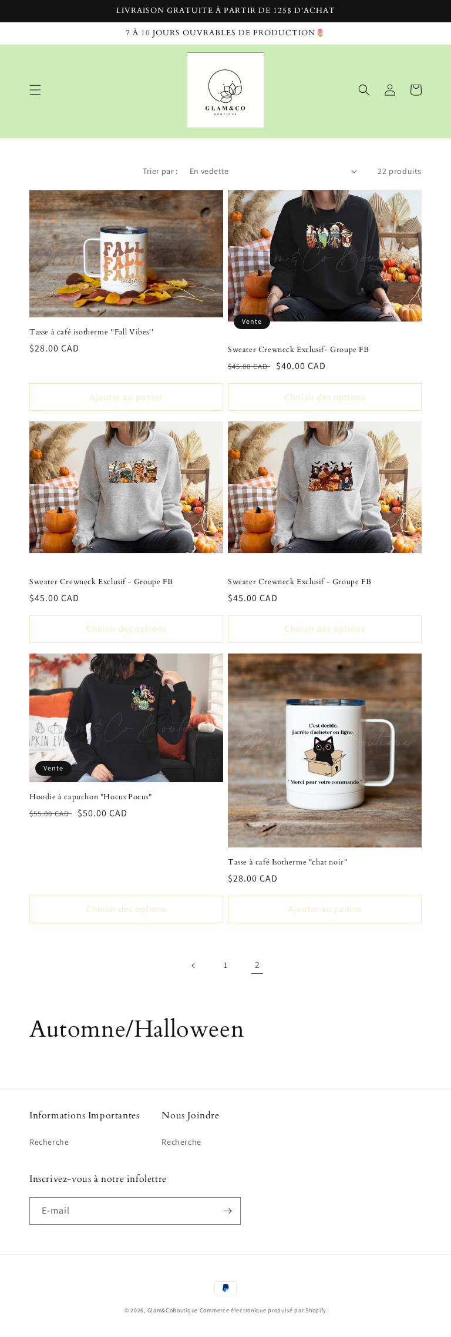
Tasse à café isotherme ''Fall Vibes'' (91, 332)
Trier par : (160, 171)
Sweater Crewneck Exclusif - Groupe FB (101, 582)
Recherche (49, 1142)
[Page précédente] (194, 966)
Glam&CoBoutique (172, 1310)
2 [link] (257, 965)
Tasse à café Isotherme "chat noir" (287, 862)
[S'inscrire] (227, 1211)
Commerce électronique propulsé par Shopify (263, 1310)
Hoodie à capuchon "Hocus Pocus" (90, 797)
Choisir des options (325, 397)
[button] (35, 90)
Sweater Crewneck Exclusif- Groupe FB (298, 350)
